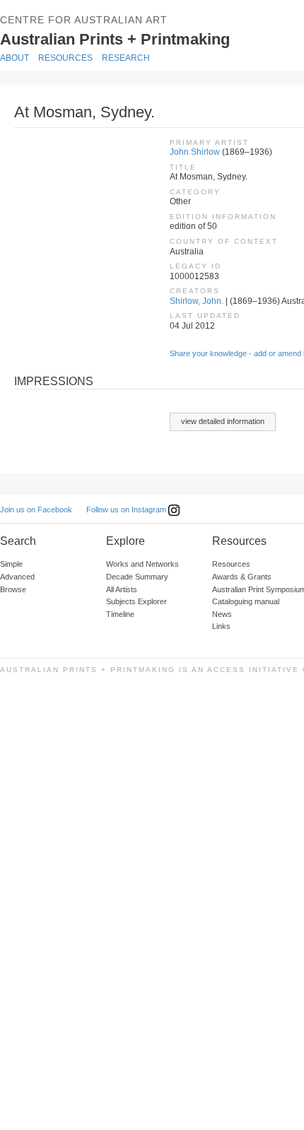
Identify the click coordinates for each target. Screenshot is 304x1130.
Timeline (120, 614)
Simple (11, 564)
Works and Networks (142, 564)
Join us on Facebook (36, 509)
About (14, 58)
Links (221, 626)
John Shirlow (195, 152)
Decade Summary (137, 576)
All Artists (121, 589)
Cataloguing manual (245, 601)
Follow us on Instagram (127, 509)
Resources (65, 58)
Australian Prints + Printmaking (135, 38)
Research (126, 58)
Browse (13, 589)
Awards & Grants (241, 576)
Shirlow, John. (196, 301)
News (222, 614)
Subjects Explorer (136, 601)
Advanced (17, 576)
